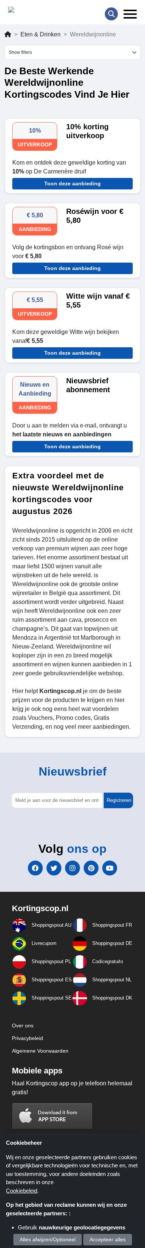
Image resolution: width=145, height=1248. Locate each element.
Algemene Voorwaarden (40, 1051)
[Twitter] (53, 868)
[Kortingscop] (27, 11)
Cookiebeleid (21, 1190)
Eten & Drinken (40, 34)
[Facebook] (35, 868)
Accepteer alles (108, 1239)
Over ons (22, 1025)
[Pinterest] (91, 868)
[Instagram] (72, 868)
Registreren (119, 800)
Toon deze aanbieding (72, 183)
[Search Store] (111, 13)
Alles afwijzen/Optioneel (47, 1239)
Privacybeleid (27, 1038)
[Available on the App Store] (52, 1116)
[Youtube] (109, 868)
